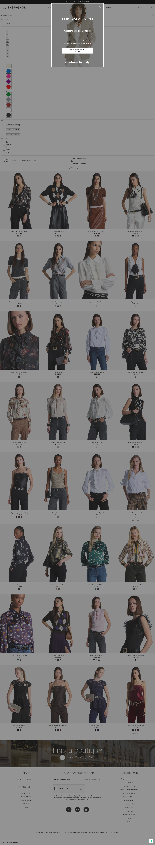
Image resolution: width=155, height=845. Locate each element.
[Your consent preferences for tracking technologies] (151, 841)
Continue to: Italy (77, 62)
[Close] (100, 7)
